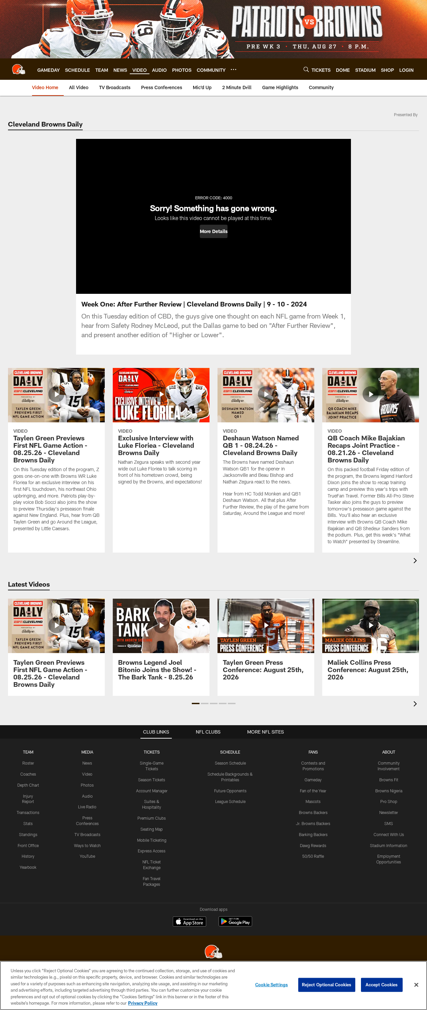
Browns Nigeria (388, 790)
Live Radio (87, 806)
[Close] (416, 985)
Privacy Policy (142, 1003)
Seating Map (151, 829)
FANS (313, 752)
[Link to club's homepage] (19, 69)
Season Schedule (230, 763)
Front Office (28, 845)
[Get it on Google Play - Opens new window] (235, 925)
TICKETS (152, 752)
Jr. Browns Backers (313, 823)
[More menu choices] (233, 69)
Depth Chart (28, 785)
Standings (28, 834)
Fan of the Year (313, 790)
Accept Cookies (382, 984)
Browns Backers (313, 812)
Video (87, 774)
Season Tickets (151, 779)
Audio (87, 796)
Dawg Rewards (313, 845)
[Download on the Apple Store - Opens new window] (189, 922)
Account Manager (151, 790)
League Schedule (230, 801)
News (87, 763)
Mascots (313, 801)
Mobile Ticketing (151, 840)
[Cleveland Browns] (213, 952)
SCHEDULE (230, 752)
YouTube (87, 856)
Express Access (151, 850)
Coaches (28, 774)
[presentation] (416, 561)
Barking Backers (313, 834)
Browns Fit (388, 779)
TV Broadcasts (87, 834)
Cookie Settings (271, 984)
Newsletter (388, 812)
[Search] (306, 69)
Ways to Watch (87, 845)
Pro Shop (388, 801)
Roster (28, 763)
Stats (28, 823)
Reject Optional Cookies (327, 984)
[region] (213, 985)
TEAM (28, 752)
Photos (87, 785)
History (28, 856)
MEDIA (87, 752)
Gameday (313, 779)
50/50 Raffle (313, 856)
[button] (214, 231)
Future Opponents (230, 790)
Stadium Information (388, 845)
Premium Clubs (151, 818)
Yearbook (28, 867)
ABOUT (388, 752)
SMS (388, 823)
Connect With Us (389, 834)
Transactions (28, 812)
